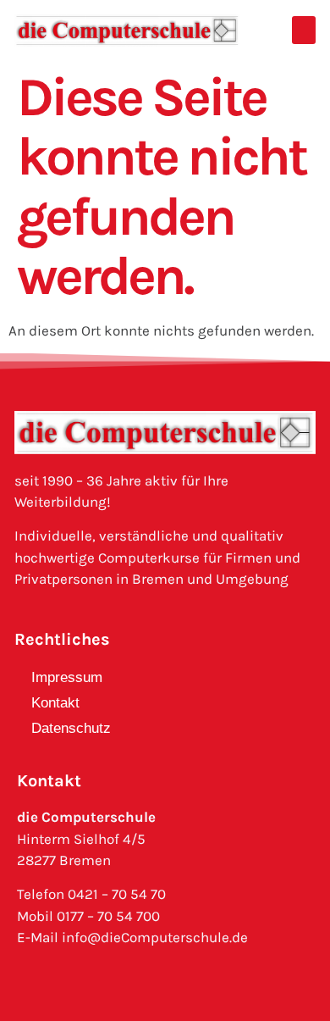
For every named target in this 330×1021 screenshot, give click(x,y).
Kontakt (55, 703)
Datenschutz (71, 728)
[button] (304, 30)
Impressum (66, 677)
